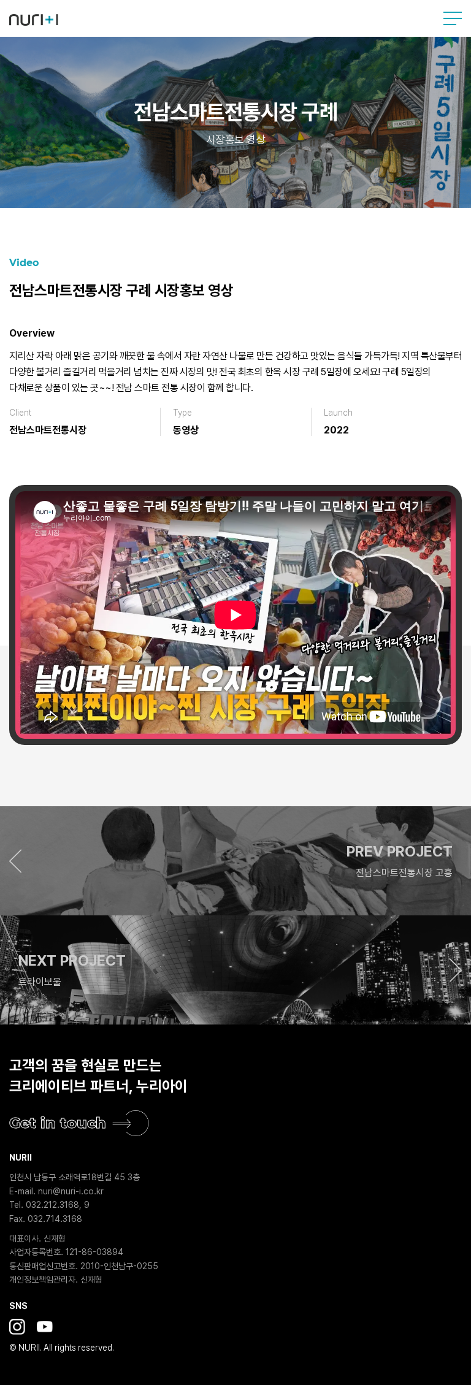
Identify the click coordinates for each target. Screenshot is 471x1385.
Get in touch (57, 1123)
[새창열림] (17, 1327)
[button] (235, 860)
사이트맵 (452, 18)
